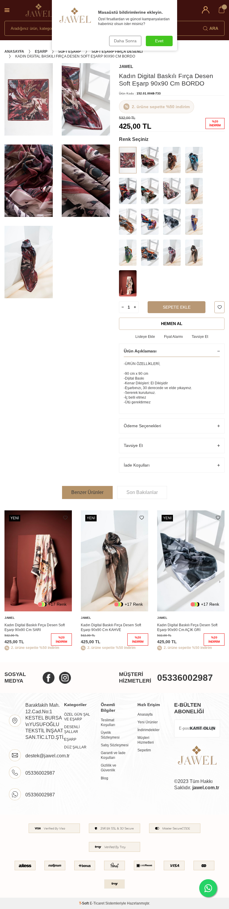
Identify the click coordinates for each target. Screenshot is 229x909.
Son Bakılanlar (142, 492)
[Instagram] (65, 678)
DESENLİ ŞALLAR (72, 729)
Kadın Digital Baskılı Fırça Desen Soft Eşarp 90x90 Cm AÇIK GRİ (187, 627)
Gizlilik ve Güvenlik (108, 767)
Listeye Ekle (145, 337)
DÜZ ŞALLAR (75, 747)
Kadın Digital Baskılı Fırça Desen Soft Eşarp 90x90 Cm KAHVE (111, 627)
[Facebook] (49, 678)
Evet (159, 40)
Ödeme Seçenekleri (142, 425)
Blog (104, 778)
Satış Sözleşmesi (115, 745)
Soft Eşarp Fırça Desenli (117, 51)
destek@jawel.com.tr (47, 755)
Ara (213, 28)
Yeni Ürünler (147, 722)
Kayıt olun (202, 728)
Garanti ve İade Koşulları (113, 755)
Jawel (126, 66)
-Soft (84, 903)
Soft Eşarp (69, 51)
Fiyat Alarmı (173, 337)
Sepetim (144, 750)
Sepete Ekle (177, 307)
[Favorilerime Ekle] (65, 518)
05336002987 (185, 678)
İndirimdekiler (148, 730)
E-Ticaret (97, 903)
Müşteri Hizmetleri (145, 740)
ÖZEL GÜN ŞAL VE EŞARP (77, 716)
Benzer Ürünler (87, 492)
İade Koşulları (137, 465)
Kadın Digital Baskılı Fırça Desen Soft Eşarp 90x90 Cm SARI (34, 627)
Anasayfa (14, 51)
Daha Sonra (125, 40)
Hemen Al (171, 323)
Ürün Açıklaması (140, 351)
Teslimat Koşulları (108, 722)
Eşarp (41, 51)
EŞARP (70, 739)
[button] (220, 582)
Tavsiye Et (200, 337)
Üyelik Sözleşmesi (110, 735)
